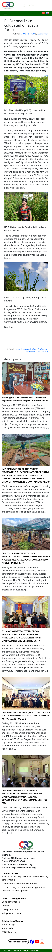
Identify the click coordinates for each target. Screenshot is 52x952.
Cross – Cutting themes (14, 898)
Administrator (42, 34)
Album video (8, 928)
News (18, 349)
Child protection (10, 909)
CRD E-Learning (9, 932)
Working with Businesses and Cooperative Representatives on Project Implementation (25, 399)
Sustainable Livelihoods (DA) (37, 352)
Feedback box (20, 941)
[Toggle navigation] (5, 13)
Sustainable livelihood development (34, 349)
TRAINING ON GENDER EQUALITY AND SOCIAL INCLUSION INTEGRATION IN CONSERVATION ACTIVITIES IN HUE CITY (26, 715)
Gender (5, 905)
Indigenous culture (11, 913)
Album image (8, 924)
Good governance (11, 901)
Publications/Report (12, 921)
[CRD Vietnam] (8, 5)
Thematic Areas (10, 873)
